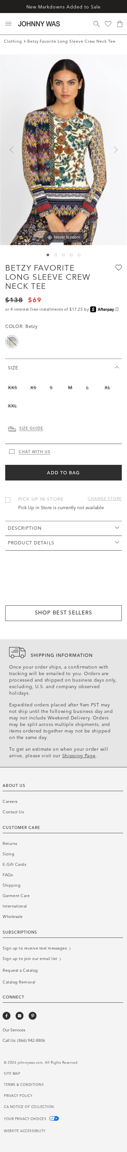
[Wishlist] (108, 24)
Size (13, 368)
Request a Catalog (20, 970)
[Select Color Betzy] (11, 341)
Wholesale (13, 916)
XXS (12, 388)
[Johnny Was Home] (39, 23)
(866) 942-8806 (31, 1040)
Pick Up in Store (41, 499)
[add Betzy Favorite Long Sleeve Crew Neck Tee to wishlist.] (118, 267)
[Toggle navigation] (8, 23)
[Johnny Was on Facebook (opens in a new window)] (6, 1016)
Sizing (8, 854)
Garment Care (16, 896)
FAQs (8, 875)
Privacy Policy (18, 1096)
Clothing (13, 41)
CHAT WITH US (34, 452)
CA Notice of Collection (29, 1107)
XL (107, 388)
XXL (12, 406)
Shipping (12, 885)
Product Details (31, 543)
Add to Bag (63, 473)
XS (33, 388)
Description (25, 528)
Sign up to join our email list (30, 958)
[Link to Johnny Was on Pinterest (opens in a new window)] (32, 1016)
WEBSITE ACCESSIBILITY (25, 1131)
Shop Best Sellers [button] (63, 613)
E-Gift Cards (14, 864)
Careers (10, 801)
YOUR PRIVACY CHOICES (26, 1119)
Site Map (12, 1074)
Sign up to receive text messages (35, 948)
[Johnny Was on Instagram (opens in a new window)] (19, 1016)
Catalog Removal (19, 982)
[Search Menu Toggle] (96, 24)
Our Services (14, 1030)
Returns (10, 843)
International (15, 906)
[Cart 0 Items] (120, 24)
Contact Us (13, 812)
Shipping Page (79, 756)
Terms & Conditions (24, 1085)
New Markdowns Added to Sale (63, 7)
